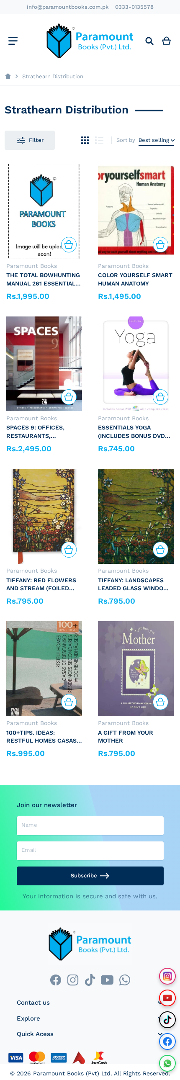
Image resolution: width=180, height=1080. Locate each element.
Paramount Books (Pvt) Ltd (72, 1073)
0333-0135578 (134, 7)
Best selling (154, 140)
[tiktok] (89, 979)
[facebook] (55, 979)
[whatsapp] (124, 979)
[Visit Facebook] (167, 1041)
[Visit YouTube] (167, 998)
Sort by (125, 140)
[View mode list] (99, 140)
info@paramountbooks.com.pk (68, 7)
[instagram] (72, 979)
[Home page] (8, 76)
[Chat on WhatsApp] (167, 1063)
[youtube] (107, 979)
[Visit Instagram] (167, 976)
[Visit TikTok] (167, 1019)
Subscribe (84, 875)
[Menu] (13, 41)
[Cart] (166, 41)
